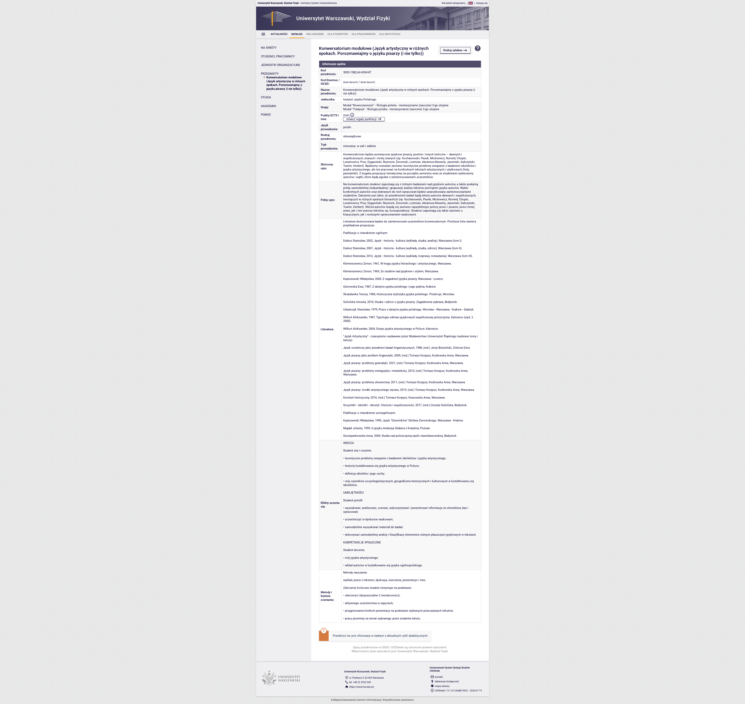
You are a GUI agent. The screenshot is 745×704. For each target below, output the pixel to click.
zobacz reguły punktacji (361, 119)
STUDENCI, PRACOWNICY (278, 56)
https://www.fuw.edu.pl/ (361, 687)
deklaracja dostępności (447, 681)
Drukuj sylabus (452, 50)
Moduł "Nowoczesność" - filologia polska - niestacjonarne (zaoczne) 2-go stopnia (395, 105)
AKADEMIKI (268, 106)
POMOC (266, 114)
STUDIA (266, 97)
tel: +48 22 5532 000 (360, 682)
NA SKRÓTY (268, 47)
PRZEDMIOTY (270, 73)
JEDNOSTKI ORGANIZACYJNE (280, 65)
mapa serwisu (442, 686)
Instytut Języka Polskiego (359, 99)
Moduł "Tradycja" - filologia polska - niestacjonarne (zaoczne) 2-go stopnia (391, 109)
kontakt (439, 677)
